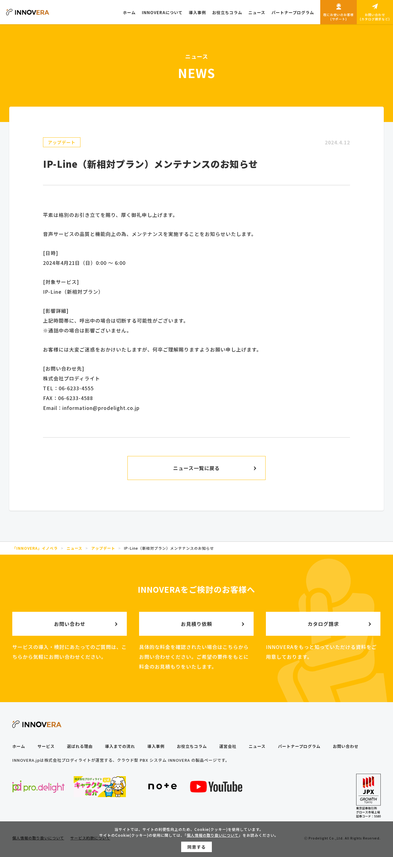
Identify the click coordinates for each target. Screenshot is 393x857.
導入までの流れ (120, 746)
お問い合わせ (346, 746)
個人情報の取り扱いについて (213, 835)
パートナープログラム (299, 746)
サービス (46, 746)
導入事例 (156, 746)
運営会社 (227, 746)
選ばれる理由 (80, 746)
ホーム (18, 746)
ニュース (257, 746)
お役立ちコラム (192, 746)
